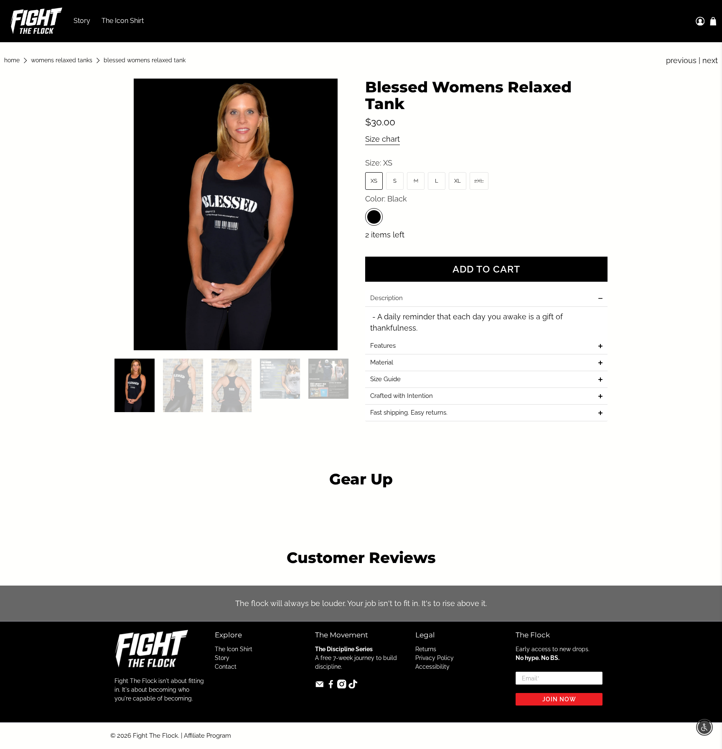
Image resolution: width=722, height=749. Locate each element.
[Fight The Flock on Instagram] (341, 686)
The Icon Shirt (123, 21)
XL (457, 181)
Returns (425, 649)
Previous (681, 60)
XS (374, 181)
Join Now (559, 699)
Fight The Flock (155, 735)
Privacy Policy (434, 658)
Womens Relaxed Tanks (61, 61)
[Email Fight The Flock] (319, 686)
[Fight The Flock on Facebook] (331, 686)
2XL (479, 181)
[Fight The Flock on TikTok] (353, 686)
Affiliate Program (207, 735)
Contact (225, 666)
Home (12, 61)
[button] (486, 298)
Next (710, 60)
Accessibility (432, 666)
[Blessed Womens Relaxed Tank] (235, 214)
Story (82, 21)
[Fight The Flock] (36, 21)
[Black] (374, 217)
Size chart (382, 139)
